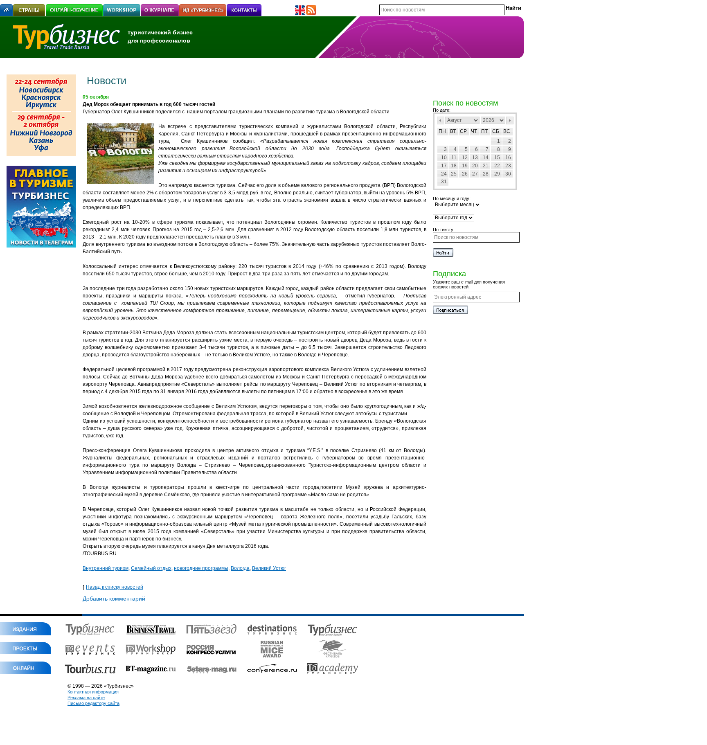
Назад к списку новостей (114, 587)
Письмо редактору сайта (93, 703)
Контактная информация (93, 691)
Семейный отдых (151, 568)
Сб (495, 131)
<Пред (440, 120)
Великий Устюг (269, 568)
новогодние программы (201, 568)
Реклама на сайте (86, 697)
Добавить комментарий (114, 598)
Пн (442, 131)
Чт (474, 131)
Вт (453, 131)
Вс (506, 131)
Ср (463, 131)
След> (509, 120)
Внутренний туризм (105, 568)
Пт (484, 131)
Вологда (240, 568)
